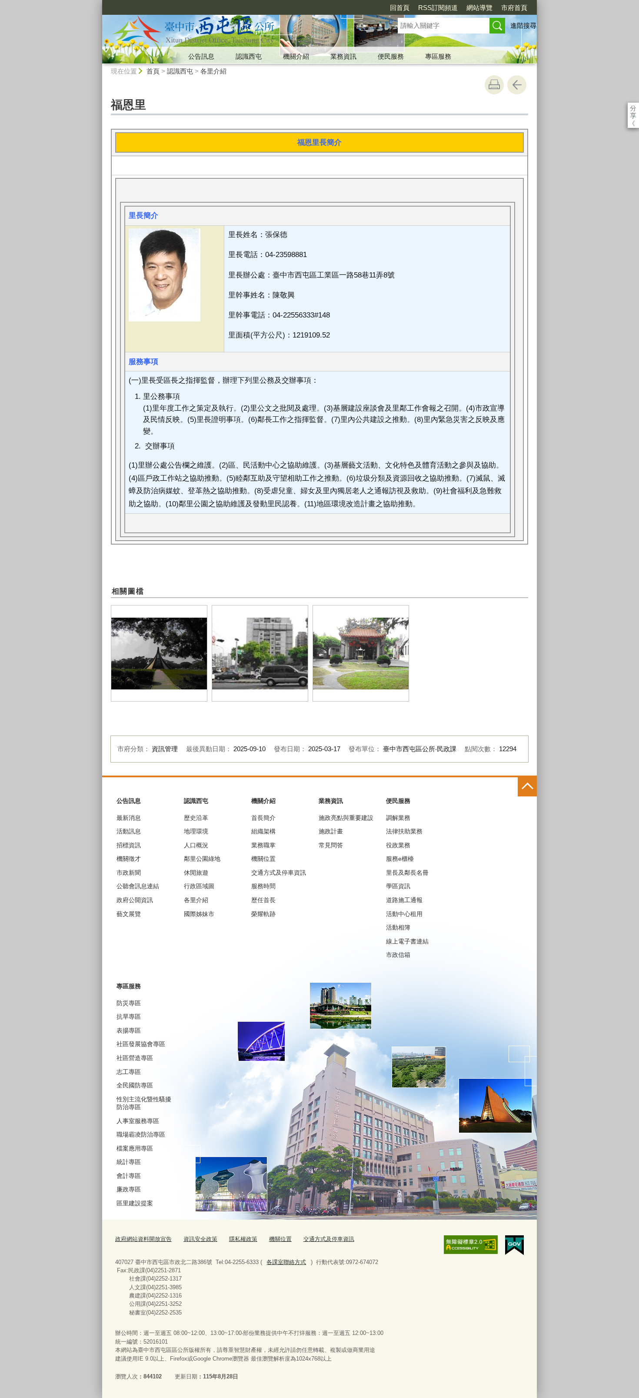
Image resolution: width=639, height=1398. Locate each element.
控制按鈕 (527, 786)
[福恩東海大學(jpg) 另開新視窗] (159, 653)
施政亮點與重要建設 (346, 817)
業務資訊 (343, 56)
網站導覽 (479, 7)
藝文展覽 (128, 913)
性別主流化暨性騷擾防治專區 (143, 1103)
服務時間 (263, 886)
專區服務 (438, 56)
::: (98, 3)
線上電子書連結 (407, 941)
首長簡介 (263, 817)
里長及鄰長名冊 (407, 872)
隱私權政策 (243, 1239)
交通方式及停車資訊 (278, 872)
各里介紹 (213, 71)
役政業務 (398, 845)
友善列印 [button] (494, 84)
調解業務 (398, 817)
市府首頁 (514, 7)
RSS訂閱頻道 (438, 7)
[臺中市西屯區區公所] (239, 31)
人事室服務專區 (137, 1120)
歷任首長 (263, 899)
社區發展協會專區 (140, 1043)
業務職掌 (263, 845)
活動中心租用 (404, 913)
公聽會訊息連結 (137, 886)
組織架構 (263, 831)
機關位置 (263, 858)
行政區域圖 (199, 886)
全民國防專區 (134, 1085)
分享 (633, 108)
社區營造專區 (134, 1057)
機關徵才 (128, 858)
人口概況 (196, 845)
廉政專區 (128, 1189)
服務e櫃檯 (400, 858)
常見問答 (331, 845)
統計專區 (128, 1161)
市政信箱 (398, 954)
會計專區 (128, 1175)
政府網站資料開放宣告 (143, 1239)
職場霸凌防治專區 (140, 1134)
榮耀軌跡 (263, 913)
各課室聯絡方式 (286, 1262)
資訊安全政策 (200, 1239)
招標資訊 (128, 845)
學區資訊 (398, 886)
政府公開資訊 (134, 899)
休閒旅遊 (196, 872)
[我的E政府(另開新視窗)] (514, 1245)
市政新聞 (128, 872)
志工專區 (128, 1071)
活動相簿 (398, 927)
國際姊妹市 (199, 913)
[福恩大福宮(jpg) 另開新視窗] (361, 653)
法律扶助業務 (404, 831)
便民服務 (391, 56)
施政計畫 (331, 831)
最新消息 (128, 817)
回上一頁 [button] (516, 84)
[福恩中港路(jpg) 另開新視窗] (260, 653)
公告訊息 (201, 56)
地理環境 (196, 831)
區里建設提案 (134, 1203)
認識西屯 (249, 56)
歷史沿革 (196, 817)
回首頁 (399, 7)
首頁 (153, 71)
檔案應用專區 (134, 1148)
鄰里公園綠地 (202, 858)
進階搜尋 (523, 25)
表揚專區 (128, 1030)
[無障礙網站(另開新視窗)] (471, 1244)
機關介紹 (296, 56)
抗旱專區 (128, 1016)
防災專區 (128, 1003)
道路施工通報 (404, 899)
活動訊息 (128, 831)
